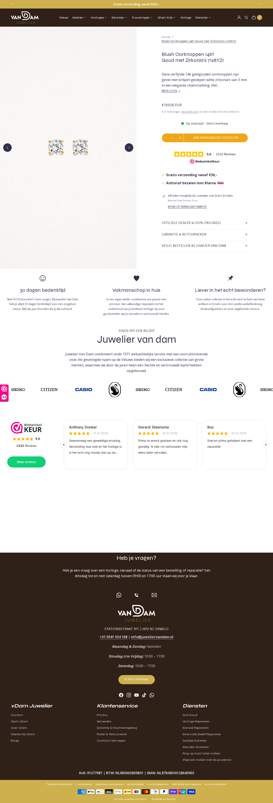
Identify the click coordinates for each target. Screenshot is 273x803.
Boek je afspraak (137, 679)
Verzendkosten (190, 111)
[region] (136, 4)
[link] (199, 41)
